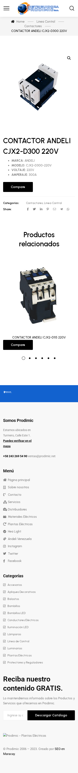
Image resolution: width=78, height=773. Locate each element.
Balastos (13, 599)
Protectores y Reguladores (25, 662)
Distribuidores (17, 509)
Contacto (14, 495)
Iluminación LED (17, 627)
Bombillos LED (16, 613)
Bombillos (13, 606)
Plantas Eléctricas (20, 524)
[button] (69, 58)
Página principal (19, 480)
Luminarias (14, 648)
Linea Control (53, 203)
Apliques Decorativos (21, 592)
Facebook (14, 561)
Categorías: (11, 203)
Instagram (15, 546)
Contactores (34, 203)
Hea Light (14, 531)
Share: (7, 209)
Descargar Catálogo (51, 715)
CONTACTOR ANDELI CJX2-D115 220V (39, 337)
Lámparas (14, 634)
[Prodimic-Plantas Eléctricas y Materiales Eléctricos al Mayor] (39, 8)
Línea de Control (18, 641)
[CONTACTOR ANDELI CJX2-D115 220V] (39, 295)
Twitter (13, 554)
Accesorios (14, 585)
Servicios (14, 502)
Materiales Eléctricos (22, 517)
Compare (18, 187)
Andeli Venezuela (20, 539)
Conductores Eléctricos (22, 620)
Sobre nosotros (18, 487)
